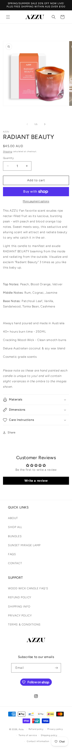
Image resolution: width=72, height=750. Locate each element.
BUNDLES (15, 536)
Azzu (21, 729)
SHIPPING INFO (19, 606)
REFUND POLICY (19, 597)
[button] (8, 17)
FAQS (12, 554)
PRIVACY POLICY (20, 615)
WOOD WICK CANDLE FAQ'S (28, 588)
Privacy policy (55, 729)
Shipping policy (49, 735)
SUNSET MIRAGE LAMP (24, 545)
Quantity (8, 158)
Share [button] (12, 432)
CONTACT (15, 563)
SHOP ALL (15, 527)
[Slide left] (27, 124)
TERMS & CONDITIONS (24, 624)
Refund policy (36, 729)
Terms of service (28, 735)
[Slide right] (44, 124)
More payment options (36, 201)
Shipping (7, 151)
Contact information (38, 741)
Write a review (36, 480)
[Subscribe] (56, 668)
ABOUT (13, 518)
